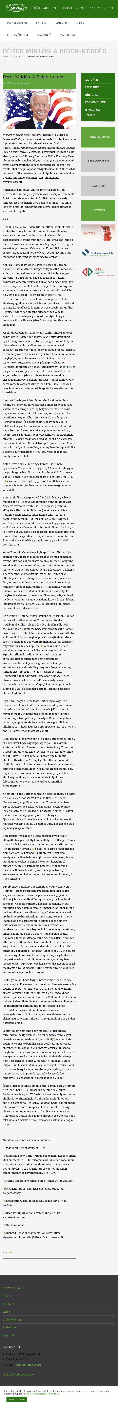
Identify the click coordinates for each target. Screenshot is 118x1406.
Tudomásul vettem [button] (16, 1399)
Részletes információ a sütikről (43, 1393)
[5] (41, 646)
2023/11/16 (10, 83)
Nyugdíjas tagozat (92, 112)
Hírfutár (92, 94)
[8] (53, 1039)
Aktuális (61, 23)
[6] (33, 848)
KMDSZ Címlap (17, 23)
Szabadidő (44, 35)
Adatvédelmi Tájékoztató (18, 1374)
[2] (70, 367)
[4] (15, 624)
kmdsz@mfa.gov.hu (28, 1364)
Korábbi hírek (95, 102)
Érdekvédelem (17, 35)
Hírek (80, 23)
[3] (5, 481)
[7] (69, 968)
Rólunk (41, 23)
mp (22, 83)
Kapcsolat (67, 35)
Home (5, 56)
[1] (65, 312)
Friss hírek (18, 56)
